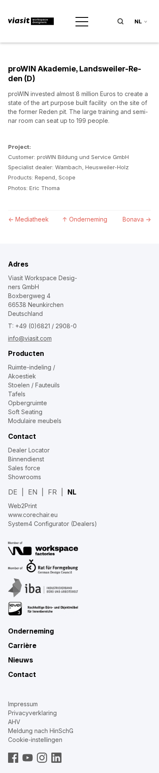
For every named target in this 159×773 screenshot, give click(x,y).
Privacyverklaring (32, 712)
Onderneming (31, 631)
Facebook (13, 758)
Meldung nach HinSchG (40, 730)
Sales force (24, 468)
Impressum (23, 704)
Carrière (22, 645)
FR (52, 492)
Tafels (16, 394)
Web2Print (22, 505)
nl (138, 21)
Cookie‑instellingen (35, 739)
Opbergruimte (27, 402)
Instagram (42, 758)
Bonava (137, 219)
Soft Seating (25, 411)
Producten (26, 353)
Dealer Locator (29, 450)
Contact (22, 436)
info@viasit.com (30, 338)
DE (12, 492)
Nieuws (20, 660)
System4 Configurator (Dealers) (52, 523)
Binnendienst (26, 459)
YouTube (27, 758)
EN (32, 492)
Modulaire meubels (34, 420)
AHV (14, 721)
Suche (120, 21)
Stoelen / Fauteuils (34, 385)
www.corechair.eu (33, 514)
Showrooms (24, 476)
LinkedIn (56, 758)
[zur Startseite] (31, 21)
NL (71, 492)
